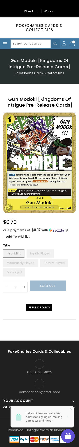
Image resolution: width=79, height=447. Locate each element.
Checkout (31, 11)
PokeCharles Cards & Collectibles (39, 28)
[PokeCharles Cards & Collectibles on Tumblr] (51, 5)
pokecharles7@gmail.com (39, 392)
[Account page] (64, 43)
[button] (39, 230)
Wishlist (49, 11)
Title (6, 245)
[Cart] (72, 43)
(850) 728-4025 (39, 372)
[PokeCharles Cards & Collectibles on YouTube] (59, 5)
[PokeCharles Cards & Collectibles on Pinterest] (35, 5)
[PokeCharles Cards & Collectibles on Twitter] (27, 5)
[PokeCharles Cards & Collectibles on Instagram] (43, 5)
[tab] (39, 307)
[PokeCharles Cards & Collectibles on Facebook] (19, 5)
